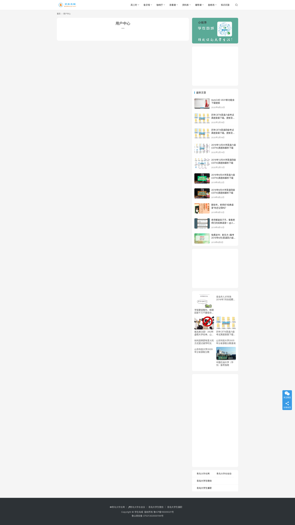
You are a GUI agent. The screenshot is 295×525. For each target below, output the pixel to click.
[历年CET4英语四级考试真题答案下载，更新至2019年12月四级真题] (202, 133)
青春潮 (172, 5)
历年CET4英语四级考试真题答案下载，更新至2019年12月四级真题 (222, 132)
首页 (59, 14)
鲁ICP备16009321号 (163, 512)
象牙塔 (147, 5)
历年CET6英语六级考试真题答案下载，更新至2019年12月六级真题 (222, 117)
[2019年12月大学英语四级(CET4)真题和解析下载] (202, 163)
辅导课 (198, 5)
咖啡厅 (159, 5)
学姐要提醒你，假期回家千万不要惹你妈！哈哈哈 (204, 311)
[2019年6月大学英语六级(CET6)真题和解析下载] (202, 178)
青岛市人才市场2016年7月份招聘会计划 (225, 298)
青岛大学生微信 (204, 480)
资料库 (185, 5)
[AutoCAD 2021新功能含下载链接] (202, 103)
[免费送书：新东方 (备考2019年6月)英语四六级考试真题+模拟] (202, 238)
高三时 (134, 5)
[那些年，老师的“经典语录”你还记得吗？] (202, 208)
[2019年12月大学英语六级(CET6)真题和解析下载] (202, 148)
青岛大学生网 (203, 473)
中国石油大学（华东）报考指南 (224, 363)
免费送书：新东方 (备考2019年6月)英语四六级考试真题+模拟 (223, 237)
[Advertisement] (215, 66)
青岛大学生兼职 (204, 488)
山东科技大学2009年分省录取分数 (203, 350)
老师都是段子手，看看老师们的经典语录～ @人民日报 (223, 222)
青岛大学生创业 (224, 473)
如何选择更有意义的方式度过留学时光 (204, 341)
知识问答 (225, 5)
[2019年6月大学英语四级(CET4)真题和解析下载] (202, 193)
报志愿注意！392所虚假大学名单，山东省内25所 (204, 333)
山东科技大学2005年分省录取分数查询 (226, 341)
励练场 (211, 5)
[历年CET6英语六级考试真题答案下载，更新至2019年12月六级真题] (202, 118)
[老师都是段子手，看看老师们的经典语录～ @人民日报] (202, 223)
